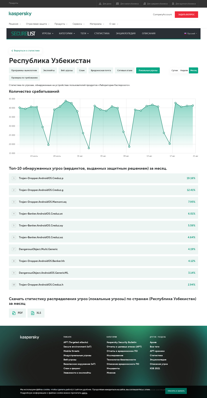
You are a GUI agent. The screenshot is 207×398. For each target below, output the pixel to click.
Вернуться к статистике (27, 50)
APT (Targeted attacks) (76, 342)
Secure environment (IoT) (77, 346)
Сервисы (77, 24)
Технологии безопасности (121, 359)
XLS (38, 312)
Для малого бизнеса (129, 4)
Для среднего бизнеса (157, 4)
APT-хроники (157, 351)
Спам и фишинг (72, 368)
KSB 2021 (155, 368)
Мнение (111, 372)
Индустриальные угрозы (77, 355)
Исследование (115, 355)
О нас (112, 24)
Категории (65, 33)
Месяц (193, 70)
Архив (153, 342)
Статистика (101, 33)
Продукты (59, 24)
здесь (84, 393)
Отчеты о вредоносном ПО (122, 351)
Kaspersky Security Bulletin (121, 342)
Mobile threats (71, 351)
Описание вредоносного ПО (123, 364)
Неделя (184, 70)
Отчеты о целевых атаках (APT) (124, 346)
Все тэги (154, 346)
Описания (148, 33)
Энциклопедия (126, 33)
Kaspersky (20, 12)
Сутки (175, 70)
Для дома (107, 4)
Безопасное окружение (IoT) (79, 364)
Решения (13, 24)
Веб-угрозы (70, 359)
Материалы (96, 24)
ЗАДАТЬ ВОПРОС (186, 14)
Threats (67, 337)
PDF (20, 312)
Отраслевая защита (36, 24)
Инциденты (113, 368)
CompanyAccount (162, 14)
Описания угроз (159, 364)
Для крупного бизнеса (186, 4)
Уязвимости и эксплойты (77, 372)
